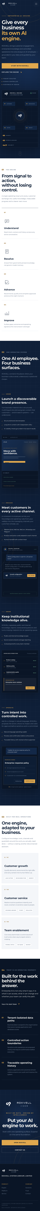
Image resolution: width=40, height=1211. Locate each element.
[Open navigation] (36, 4)
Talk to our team (11, 1004)
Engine (4, 1187)
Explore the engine (12, 72)
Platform (4, 1190)
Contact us (20, 1150)
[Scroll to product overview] (20, 153)
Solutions (28, 1187)
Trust (27, 1190)
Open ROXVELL (20, 1142)
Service (4, 1193)
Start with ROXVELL (20, 66)
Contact (28, 1193)
